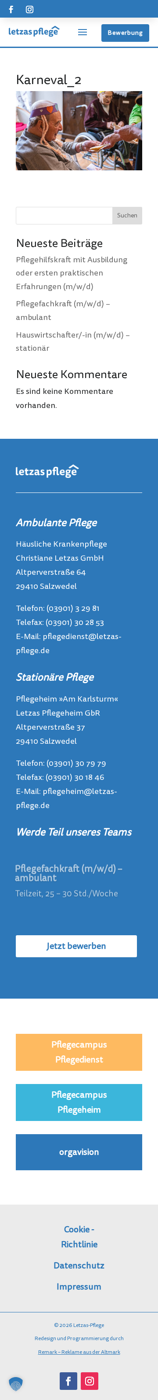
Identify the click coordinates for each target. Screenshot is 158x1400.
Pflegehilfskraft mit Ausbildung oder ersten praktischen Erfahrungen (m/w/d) (71, 273)
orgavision (79, 1152)
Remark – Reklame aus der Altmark (79, 1352)
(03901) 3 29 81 (73, 608)
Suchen (127, 215)
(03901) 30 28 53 (75, 622)
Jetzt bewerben (76, 946)
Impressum (79, 1287)
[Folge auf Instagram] (29, 9)
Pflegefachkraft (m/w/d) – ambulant (68, 872)
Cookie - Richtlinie (79, 1237)
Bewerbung (125, 33)
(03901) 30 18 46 (75, 777)
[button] (16, 1384)
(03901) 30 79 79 (76, 763)
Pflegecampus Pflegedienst (79, 1052)
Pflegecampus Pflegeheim (79, 1102)
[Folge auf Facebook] (11, 9)
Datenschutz (79, 1266)
